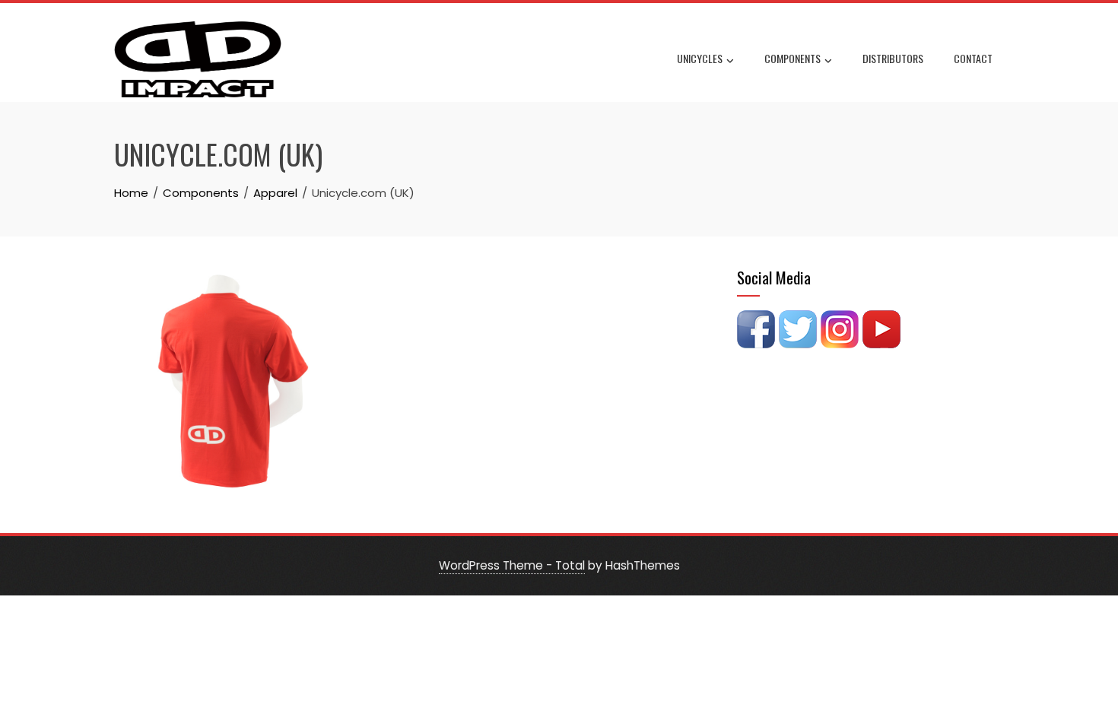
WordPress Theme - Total (512, 565)
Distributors (892, 58)
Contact (973, 58)
